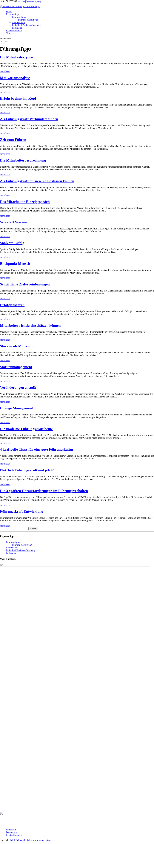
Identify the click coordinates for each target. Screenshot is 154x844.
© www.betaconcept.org (40, 840)
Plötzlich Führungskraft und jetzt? (27, 470)
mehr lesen (5, 71)
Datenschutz (12, 832)
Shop (8, 33)
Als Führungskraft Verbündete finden (29, 119)
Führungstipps (19, 17)
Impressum (11, 829)
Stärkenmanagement (16, 367)
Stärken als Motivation (17, 346)
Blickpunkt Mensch (15, 264)
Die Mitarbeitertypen (16, 57)
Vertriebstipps (18, 22)
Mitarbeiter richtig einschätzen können (30, 325)
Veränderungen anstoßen (19, 387)
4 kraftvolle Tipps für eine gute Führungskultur (37, 449)
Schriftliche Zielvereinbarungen (25, 284)
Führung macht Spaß (28, 19)
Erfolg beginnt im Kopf (18, 98)
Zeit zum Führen (13, 140)
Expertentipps (12, 14)
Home (9, 11)
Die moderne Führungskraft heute (26, 429)
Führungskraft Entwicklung (21, 511)
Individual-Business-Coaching (26, 25)
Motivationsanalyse (15, 78)
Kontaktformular (14, 30)
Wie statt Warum (13, 222)
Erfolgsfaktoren (12, 305)
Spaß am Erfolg (12, 243)
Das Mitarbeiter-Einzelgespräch (25, 202)
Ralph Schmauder (18, 840)
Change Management (16, 408)
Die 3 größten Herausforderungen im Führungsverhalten (44, 491)
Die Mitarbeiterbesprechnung (23, 160)
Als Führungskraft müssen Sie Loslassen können (37, 181)
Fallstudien (17, 28)
